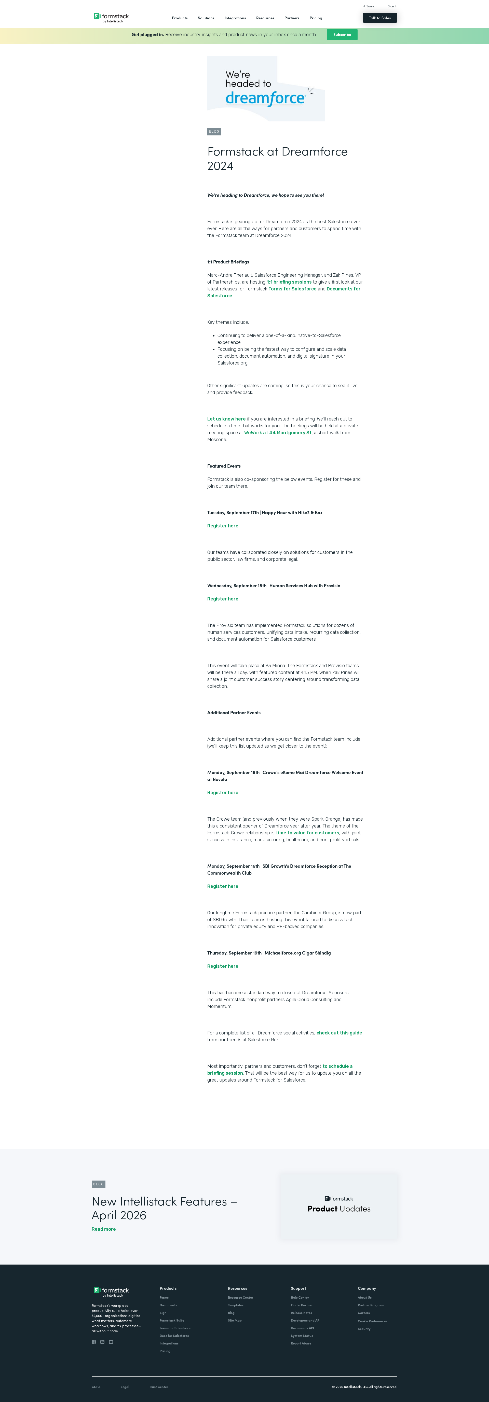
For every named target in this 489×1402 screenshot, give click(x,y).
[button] (179, 17)
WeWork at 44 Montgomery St (278, 433)
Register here (222, 526)
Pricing (316, 17)
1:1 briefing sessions (289, 282)
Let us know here (226, 419)
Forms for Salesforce (292, 289)
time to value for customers (307, 833)
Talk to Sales (380, 17)
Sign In (392, 6)
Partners (292, 17)
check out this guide (339, 1033)
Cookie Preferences (372, 1321)
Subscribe (342, 34)
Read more (104, 1229)
